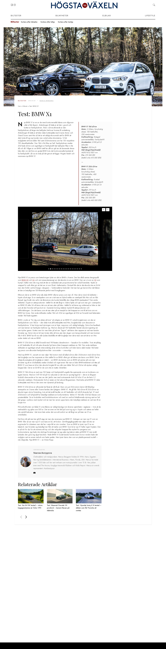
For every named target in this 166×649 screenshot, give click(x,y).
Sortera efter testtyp (65, 22)
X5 (95, 280)
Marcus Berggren (47, 101)
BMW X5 (25, 280)
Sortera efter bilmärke (29, 22)
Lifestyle (150, 15)
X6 (33, 280)
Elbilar (106, 15)
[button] (107, 209)
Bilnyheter (62, 15)
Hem (19, 106)
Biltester (16, 15)
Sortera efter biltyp (48, 22)
